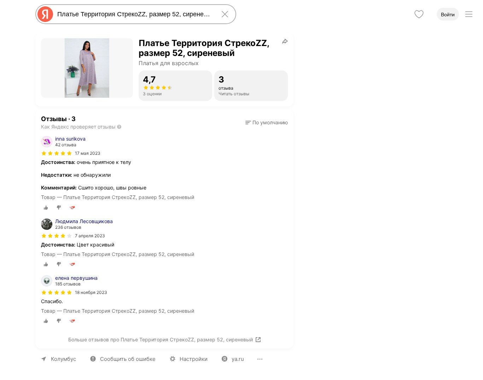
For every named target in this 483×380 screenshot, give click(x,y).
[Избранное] (419, 14)
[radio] (46, 207)
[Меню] (469, 14)
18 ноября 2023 (91, 292)
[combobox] (134, 14)
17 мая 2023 (87, 153)
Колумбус (63, 359)
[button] (266, 122)
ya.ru (238, 359)
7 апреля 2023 (90, 235)
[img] (56, 153)
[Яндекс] (45, 14)
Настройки (194, 359)
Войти (448, 14)
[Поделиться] (285, 41)
